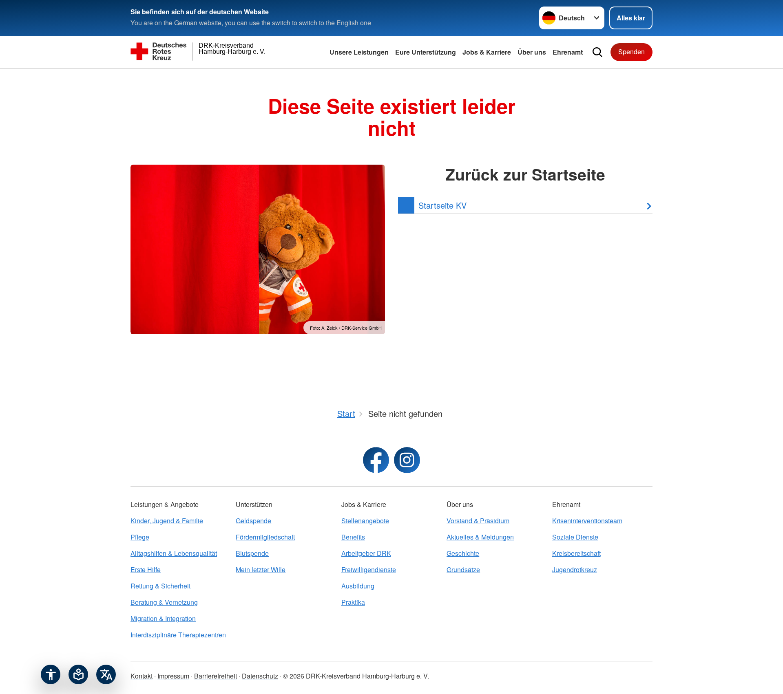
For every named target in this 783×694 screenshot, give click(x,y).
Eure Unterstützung (425, 52)
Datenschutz (260, 676)
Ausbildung (357, 585)
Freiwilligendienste (368, 569)
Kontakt (141, 676)
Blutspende (252, 553)
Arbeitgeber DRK (366, 553)
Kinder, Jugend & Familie (166, 520)
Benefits (353, 537)
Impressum (173, 676)
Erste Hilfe (145, 569)
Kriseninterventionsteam (587, 520)
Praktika (353, 602)
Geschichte (463, 553)
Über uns (532, 52)
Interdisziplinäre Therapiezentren (178, 634)
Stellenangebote (365, 520)
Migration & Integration (163, 618)
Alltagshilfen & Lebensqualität (173, 553)
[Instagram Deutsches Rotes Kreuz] (407, 460)
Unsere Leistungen (359, 52)
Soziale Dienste (575, 537)
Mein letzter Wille (260, 569)
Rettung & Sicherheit (160, 585)
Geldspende (253, 520)
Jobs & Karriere (486, 52)
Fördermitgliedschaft (265, 537)
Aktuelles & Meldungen (480, 537)
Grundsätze (463, 569)
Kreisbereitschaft (576, 553)
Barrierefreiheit (215, 676)
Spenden (631, 51)
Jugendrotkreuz (574, 569)
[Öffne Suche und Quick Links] (597, 52)
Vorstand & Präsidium (478, 520)
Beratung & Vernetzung (164, 602)
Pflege (139, 537)
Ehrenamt (568, 52)
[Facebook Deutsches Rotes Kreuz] (376, 460)
